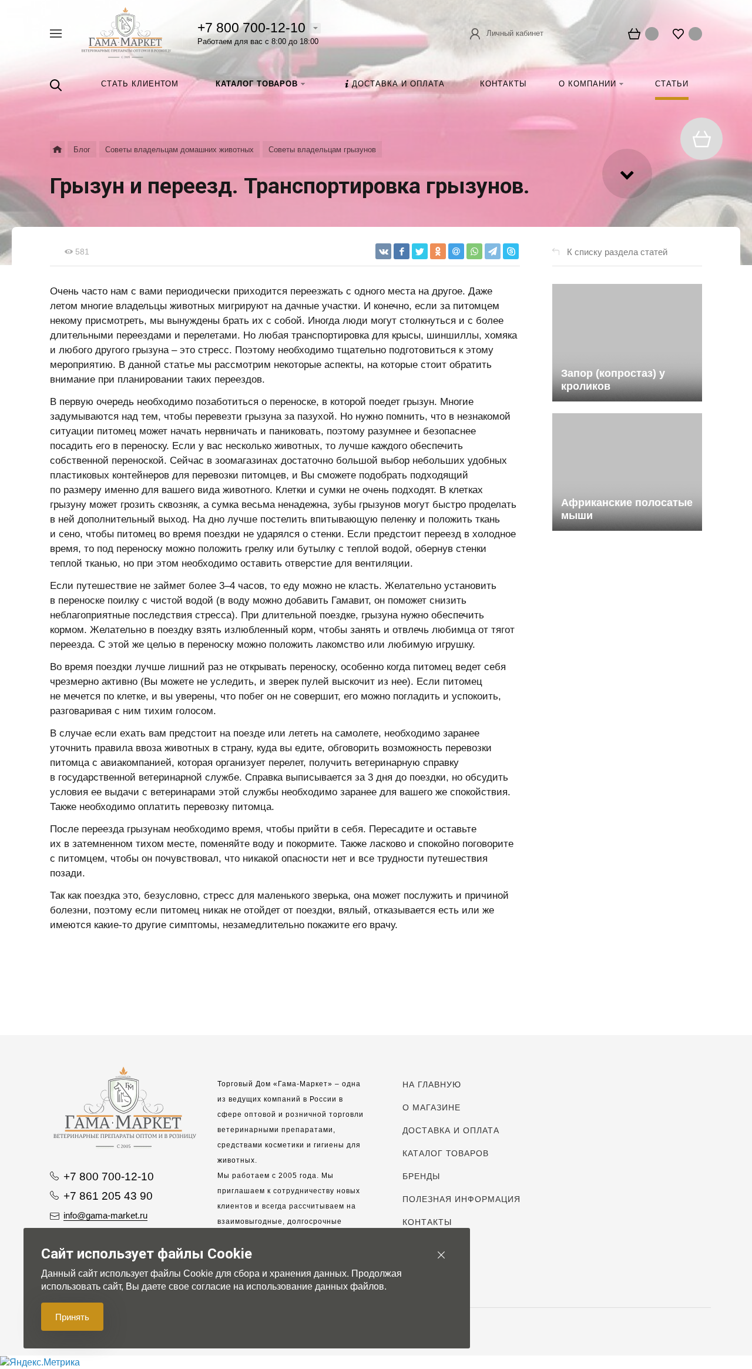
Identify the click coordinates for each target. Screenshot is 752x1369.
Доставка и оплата (450, 1130)
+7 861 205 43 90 (108, 1196)
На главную (431, 1084)
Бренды (421, 1176)
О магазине (431, 1107)
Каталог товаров (445, 1153)
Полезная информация (461, 1199)
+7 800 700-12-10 (251, 27)
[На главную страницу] (126, 33)
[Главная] (57, 149)
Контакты (427, 1222)
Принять (72, 1317)
